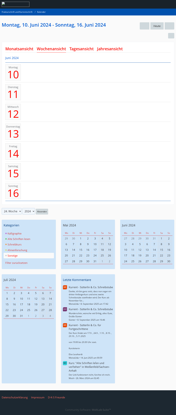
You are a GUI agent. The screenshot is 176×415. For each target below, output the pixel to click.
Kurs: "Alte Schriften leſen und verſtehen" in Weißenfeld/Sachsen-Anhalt (89, 366)
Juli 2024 (10, 280)
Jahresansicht (110, 48)
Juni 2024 (128, 225)
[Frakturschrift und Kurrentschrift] (15, 4)
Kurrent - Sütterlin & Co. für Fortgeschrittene (85, 327)
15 (13, 173)
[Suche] (154, 4)
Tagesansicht (81, 48)
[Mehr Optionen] (171, 35)
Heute (157, 26)
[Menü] (171, 4)
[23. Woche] (144, 26)
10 (13, 74)
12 (13, 114)
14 (13, 153)
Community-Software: (88, 409)
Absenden (42, 211)
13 (13, 133)
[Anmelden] (163, 4)
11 (13, 94)
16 (13, 193)
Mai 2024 (69, 225)
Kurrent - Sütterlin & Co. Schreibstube (91, 287)
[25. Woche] (169, 26)
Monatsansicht (19, 48)
